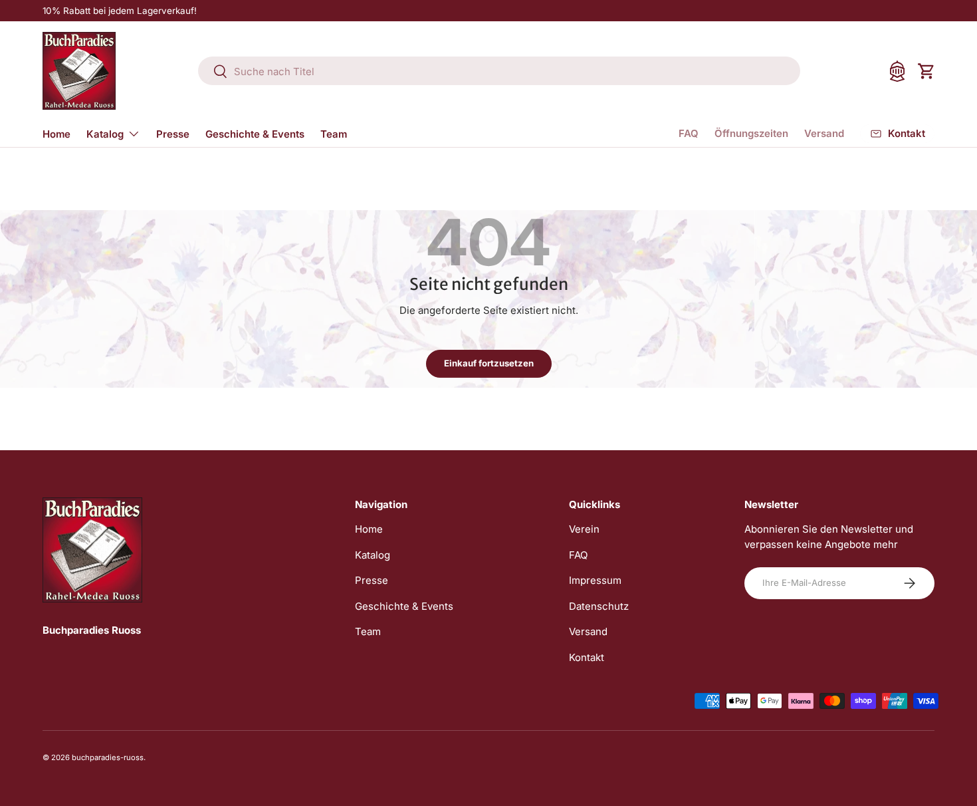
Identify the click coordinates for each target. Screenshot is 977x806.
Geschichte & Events (254, 134)
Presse (172, 134)
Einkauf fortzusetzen (489, 363)
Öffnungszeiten (751, 133)
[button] (926, 71)
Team (333, 134)
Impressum (595, 580)
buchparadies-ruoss (108, 757)
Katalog (105, 134)
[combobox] (499, 71)
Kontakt (586, 657)
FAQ (689, 133)
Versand (824, 133)
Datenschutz (599, 606)
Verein (584, 529)
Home (56, 134)
